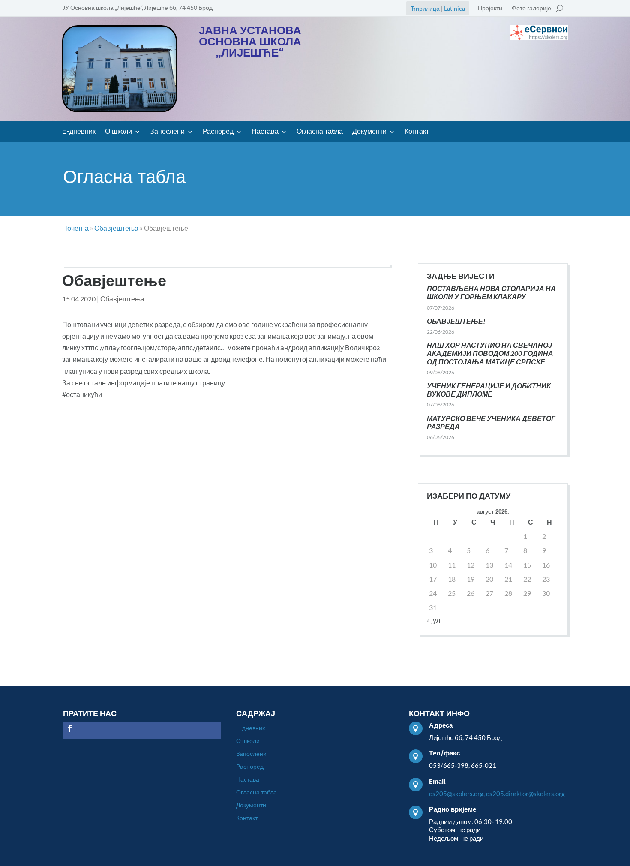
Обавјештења (122, 299)
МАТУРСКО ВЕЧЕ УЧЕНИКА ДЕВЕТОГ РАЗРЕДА (491, 422)
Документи (369, 132)
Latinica (454, 8)
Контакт (417, 132)
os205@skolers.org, (457, 793)
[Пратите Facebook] (70, 728)
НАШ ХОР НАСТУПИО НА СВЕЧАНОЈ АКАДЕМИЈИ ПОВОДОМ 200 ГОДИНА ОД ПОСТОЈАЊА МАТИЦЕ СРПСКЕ (490, 353)
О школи (118, 132)
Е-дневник (79, 132)
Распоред (218, 132)
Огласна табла (320, 132)
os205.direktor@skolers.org (525, 793)
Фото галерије (531, 8)
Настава (265, 132)
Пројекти (490, 8)
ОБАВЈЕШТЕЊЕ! (456, 321)
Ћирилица (425, 8)
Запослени (167, 132)
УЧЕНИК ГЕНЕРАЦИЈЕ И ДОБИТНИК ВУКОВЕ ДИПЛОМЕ (489, 390)
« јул (433, 620)
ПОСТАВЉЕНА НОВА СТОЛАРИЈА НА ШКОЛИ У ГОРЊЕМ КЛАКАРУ (491, 292)
